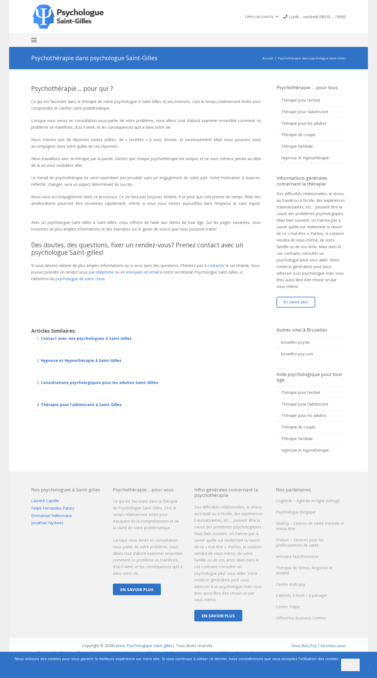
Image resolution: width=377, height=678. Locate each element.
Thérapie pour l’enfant (300, 100)
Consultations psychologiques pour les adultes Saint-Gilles (99, 382)
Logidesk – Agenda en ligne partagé (308, 500)
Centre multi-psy (290, 584)
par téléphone (101, 272)
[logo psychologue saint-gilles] (69, 16)
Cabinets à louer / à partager (301, 595)
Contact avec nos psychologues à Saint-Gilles (86, 338)
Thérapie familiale (297, 146)
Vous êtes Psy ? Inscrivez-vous (318, 645)
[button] (261, 16)
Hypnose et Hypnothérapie (305, 157)
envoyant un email (142, 272)
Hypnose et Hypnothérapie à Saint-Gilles (81, 360)
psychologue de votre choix (80, 278)
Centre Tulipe (288, 606)
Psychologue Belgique (295, 512)
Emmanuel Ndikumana (51, 515)
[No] (370, 665)
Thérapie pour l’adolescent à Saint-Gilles (81, 404)
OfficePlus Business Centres (301, 618)
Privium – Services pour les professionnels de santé (300, 542)
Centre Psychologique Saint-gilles (142, 645)
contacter (216, 265)
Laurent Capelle (45, 500)
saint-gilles (64, 292)
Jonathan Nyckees (47, 522)
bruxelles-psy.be (295, 342)
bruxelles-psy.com (297, 353)
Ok (350, 665)
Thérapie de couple (298, 134)
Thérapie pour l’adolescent (304, 111)
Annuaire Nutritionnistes (297, 556)
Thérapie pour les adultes (303, 123)
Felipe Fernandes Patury (52, 508)
